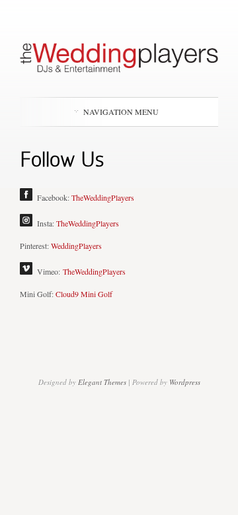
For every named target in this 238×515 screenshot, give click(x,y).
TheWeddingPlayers (102, 197)
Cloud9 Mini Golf (84, 294)
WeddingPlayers (76, 245)
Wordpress (184, 382)
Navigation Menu (121, 111)
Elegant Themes (102, 382)
